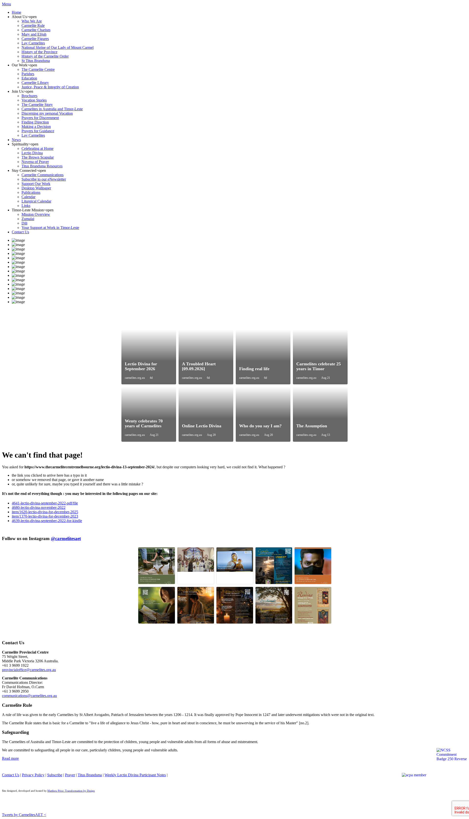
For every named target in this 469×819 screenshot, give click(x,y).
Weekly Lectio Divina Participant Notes (135, 775)
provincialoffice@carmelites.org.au (29, 670)
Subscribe (54, 775)
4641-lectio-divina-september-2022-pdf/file (45, 503)
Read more (10, 758)
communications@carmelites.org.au (29, 696)
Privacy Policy (33, 775)
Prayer (70, 775)
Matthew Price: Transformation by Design (71, 790)
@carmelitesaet (66, 538)
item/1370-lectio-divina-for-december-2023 (45, 516)
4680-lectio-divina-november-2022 (38, 507)
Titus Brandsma (90, 775)
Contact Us (10, 775)
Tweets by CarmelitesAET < (24, 815)
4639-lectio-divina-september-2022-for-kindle (47, 521)
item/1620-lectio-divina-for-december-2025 (45, 512)
